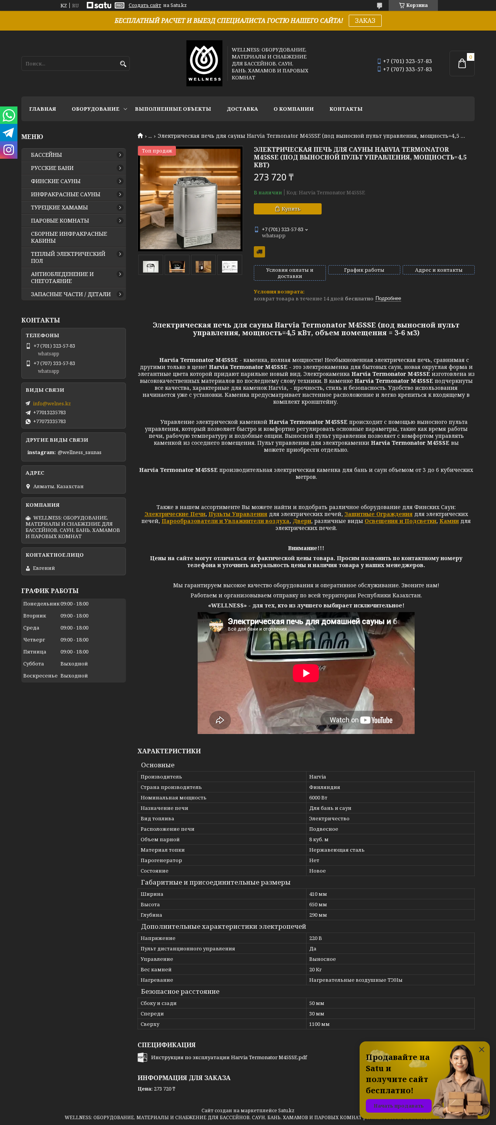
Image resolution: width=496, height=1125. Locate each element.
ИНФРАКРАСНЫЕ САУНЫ (65, 194)
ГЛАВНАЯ (42, 108)
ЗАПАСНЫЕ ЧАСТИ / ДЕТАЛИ (71, 294)
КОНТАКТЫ (346, 108)
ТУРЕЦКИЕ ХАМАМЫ (59, 207)
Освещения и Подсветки (400, 521)
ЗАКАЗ (365, 20)
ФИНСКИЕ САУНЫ (56, 181)
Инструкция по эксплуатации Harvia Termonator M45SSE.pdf (229, 1057)
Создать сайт (145, 5)
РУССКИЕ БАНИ (52, 168)
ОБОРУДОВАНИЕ (95, 108)
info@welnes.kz (52, 403)
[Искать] (123, 64)
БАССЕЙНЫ (46, 154)
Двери (302, 521)
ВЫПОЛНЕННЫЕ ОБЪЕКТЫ (173, 108)
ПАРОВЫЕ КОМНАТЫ (60, 220)
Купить (291, 208)
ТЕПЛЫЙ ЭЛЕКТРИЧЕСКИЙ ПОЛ (68, 257)
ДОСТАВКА (242, 108)
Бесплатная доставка (259, 251)
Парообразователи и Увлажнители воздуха (225, 521)
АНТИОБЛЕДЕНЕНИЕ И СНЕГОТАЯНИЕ (62, 278)
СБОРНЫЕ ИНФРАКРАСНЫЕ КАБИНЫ (69, 237)
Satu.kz (286, 1110)
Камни (449, 521)
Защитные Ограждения (378, 514)
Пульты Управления (237, 514)
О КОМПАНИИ (294, 108)
